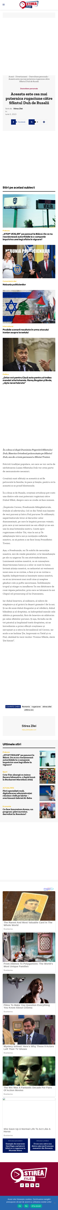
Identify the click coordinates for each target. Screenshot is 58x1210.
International (8, 326)
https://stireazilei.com (29, 730)
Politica (6, 374)
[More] (44, 122)
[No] (54, 1203)
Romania (26, 706)
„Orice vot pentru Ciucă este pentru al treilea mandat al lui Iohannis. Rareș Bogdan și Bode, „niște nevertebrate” (27, 380)
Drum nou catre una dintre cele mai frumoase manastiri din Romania (43, 1146)
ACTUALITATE (8, 788)
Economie (7, 806)
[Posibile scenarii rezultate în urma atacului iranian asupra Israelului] (29, 306)
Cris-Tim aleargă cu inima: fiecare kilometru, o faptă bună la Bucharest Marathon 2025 (19, 777)
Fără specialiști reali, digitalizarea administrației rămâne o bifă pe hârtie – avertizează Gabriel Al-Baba (17, 794)
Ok (20, 1206)
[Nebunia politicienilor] (29, 261)
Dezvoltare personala (38, 76)
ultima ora (28, 710)
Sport (5, 772)
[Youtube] (37, 1185)
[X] (32, 1185)
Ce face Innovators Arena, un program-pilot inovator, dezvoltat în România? (18, 812)
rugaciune (36, 706)
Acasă (11, 76)
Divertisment (21, 76)
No (26, 1206)
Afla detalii (36, 1206)
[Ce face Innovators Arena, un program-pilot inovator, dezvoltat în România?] (47, 810)
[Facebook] (22, 1185)
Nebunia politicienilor (14, 284)
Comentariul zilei (9, 281)
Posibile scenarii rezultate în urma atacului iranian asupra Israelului (26, 331)
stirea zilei (47, 706)
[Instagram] (27, 1185)
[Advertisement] (29, 46)
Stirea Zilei (18, 109)
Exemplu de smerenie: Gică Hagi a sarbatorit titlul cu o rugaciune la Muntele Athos (15, 1147)
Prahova (6, 231)
